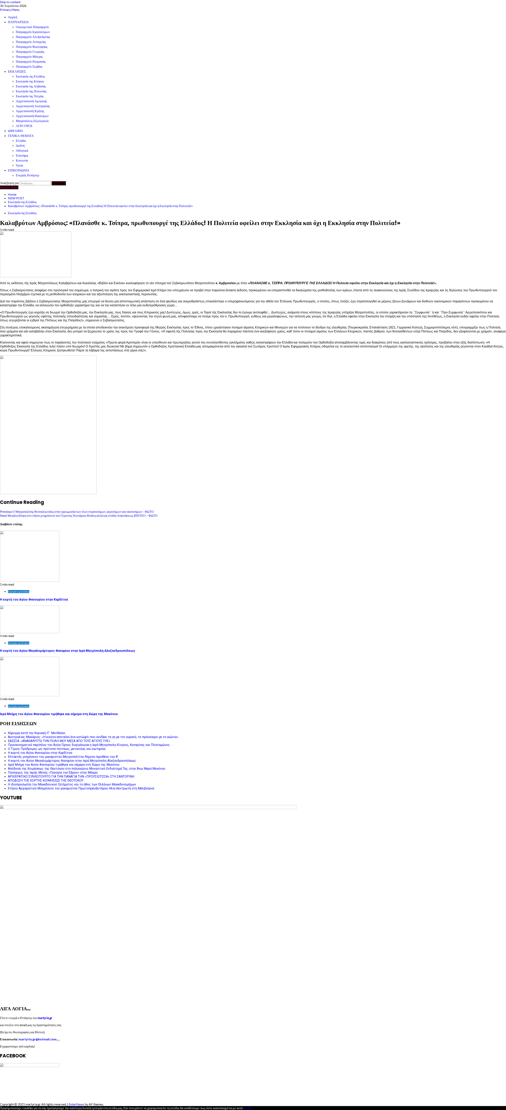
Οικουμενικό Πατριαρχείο (32, 27)
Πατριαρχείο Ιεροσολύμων (33, 32)
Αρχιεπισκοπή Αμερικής (31, 101)
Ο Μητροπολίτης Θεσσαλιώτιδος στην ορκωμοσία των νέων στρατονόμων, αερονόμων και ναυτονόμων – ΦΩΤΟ (77, 511)
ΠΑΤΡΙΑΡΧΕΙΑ (18, 22)
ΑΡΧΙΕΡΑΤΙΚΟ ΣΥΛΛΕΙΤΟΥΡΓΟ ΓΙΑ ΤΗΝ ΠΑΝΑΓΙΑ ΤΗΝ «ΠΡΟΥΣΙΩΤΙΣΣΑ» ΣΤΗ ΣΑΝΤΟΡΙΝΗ (71, 776)
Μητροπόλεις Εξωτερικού (32, 121)
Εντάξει (248, 1108)
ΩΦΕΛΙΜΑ (15, 131)
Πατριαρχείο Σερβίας (29, 66)
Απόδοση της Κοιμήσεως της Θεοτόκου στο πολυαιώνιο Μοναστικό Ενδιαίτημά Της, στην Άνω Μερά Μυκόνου (86, 768)
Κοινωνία (22, 160)
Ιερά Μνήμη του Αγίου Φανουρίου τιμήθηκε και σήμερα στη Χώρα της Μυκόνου (59, 714)
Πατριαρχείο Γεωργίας (30, 51)
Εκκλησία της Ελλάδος (30, 76)
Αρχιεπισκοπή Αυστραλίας (33, 106)
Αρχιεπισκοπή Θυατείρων (32, 116)
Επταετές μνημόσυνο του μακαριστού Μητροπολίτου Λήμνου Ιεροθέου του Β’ (63, 757)
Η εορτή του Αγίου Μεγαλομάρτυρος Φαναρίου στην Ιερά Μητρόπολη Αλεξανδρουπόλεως (67, 651)
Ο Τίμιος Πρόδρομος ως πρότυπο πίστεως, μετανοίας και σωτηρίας (57, 749)
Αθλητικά (22, 150)
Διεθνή (20, 145)
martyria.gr (44, 1018)
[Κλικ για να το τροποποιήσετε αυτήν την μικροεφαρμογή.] (58, 1040)
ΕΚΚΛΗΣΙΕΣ (17, 71)
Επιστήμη (22, 155)
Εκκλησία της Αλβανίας (31, 86)
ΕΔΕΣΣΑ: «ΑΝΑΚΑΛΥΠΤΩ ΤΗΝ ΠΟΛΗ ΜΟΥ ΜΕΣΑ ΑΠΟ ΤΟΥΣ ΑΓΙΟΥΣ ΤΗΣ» (59, 741)
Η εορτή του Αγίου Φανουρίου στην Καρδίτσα (34, 599)
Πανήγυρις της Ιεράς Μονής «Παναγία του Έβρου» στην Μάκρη (52, 772)
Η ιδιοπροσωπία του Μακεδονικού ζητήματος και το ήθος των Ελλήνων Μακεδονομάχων (72, 784)
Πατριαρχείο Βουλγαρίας (31, 46)
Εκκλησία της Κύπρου (30, 81)
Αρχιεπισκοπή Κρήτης (30, 111)
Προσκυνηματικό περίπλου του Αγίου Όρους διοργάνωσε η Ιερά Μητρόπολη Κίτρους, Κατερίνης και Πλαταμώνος (89, 745)
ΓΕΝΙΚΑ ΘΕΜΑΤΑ (21, 135)
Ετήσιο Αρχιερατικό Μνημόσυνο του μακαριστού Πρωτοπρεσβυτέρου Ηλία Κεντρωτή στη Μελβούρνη (81, 788)
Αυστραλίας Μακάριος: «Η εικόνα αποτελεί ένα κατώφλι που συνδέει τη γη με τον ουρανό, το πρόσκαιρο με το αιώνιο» (93, 737)
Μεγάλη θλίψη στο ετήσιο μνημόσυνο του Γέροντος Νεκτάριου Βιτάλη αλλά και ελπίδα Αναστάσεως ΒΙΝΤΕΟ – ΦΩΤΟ (79, 515)
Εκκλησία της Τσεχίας (30, 96)
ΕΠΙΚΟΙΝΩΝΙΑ (18, 170)
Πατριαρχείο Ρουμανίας (31, 61)
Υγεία (19, 165)
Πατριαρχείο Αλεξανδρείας (33, 37)
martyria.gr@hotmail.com (38, 1039)
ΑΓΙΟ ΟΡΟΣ (24, 126)
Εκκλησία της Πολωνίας (31, 91)
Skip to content (10, 2)
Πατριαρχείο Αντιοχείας (31, 42)
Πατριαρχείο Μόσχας (29, 56)
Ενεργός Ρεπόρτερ (27, 175)
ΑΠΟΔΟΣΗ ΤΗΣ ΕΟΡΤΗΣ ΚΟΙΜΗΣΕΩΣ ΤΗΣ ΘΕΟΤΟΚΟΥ (45, 780)
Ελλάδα (21, 140)
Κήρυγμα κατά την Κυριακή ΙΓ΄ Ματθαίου (36, 733)
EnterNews (76, 1104)
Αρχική (12, 17)
